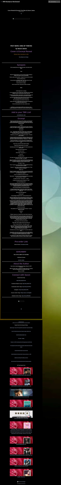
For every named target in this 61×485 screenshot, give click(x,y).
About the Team (21, 321)
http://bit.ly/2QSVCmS (21, 280)
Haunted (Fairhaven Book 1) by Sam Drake (21, 350)
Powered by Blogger (21, 481)
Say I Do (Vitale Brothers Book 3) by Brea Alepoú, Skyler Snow (21, 331)
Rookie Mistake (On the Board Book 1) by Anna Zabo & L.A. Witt (21, 354)
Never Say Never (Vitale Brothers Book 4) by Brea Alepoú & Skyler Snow (21, 455)
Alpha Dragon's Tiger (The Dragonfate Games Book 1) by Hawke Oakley (21, 327)
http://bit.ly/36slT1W (27, 283)
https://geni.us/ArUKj (24, 244)
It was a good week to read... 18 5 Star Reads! (21, 418)
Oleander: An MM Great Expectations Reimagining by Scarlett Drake (21, 407)
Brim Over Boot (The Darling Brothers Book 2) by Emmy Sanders (21, 361)
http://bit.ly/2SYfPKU (26, 286)
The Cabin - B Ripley (21, 338)
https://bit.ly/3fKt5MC (26, 295)
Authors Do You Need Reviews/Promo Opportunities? (21, 322)
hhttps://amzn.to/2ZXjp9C (26, 292)
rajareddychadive (23, 483)
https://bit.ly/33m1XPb (23, 289)
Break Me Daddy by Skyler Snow (21, 444)
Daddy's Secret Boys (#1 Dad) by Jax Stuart (21, 357)
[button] (21, 13)
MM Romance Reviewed (11, 1)
